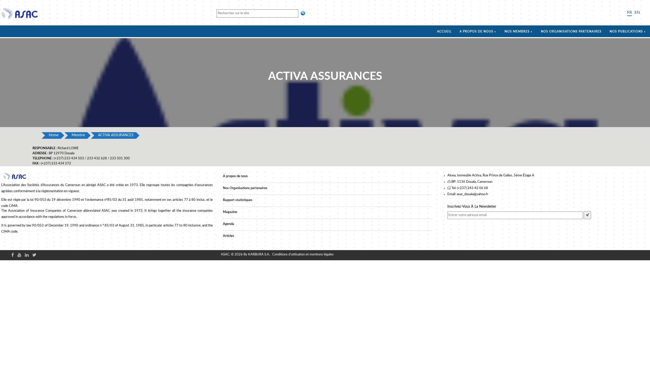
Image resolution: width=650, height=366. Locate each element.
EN (637, 12)
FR (629, 12)
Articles (228, 236)
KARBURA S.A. (259, 254)
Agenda (228, 224)
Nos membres (517, 31)
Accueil (444, 31)
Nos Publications (626, 31)
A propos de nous (476, 31)
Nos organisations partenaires (571, 31)
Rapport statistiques (237, 200)
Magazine (230, 212)
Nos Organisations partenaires (245, 188)
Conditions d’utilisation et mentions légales (303, 254)
